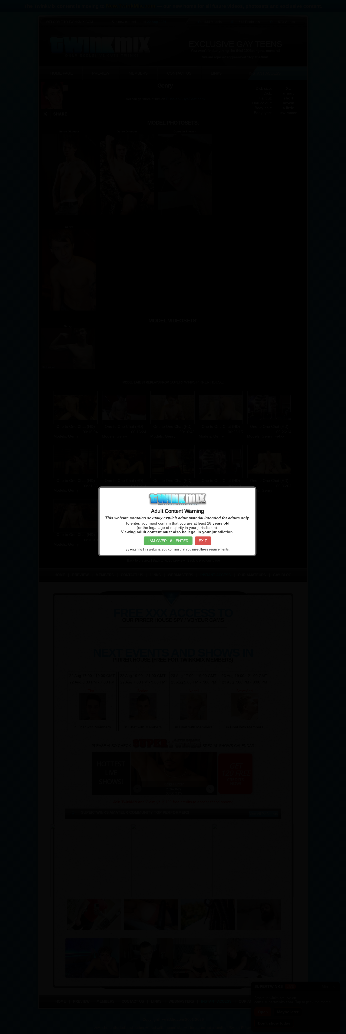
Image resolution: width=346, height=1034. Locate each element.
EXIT (203, 541)
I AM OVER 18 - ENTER (168, 541)
